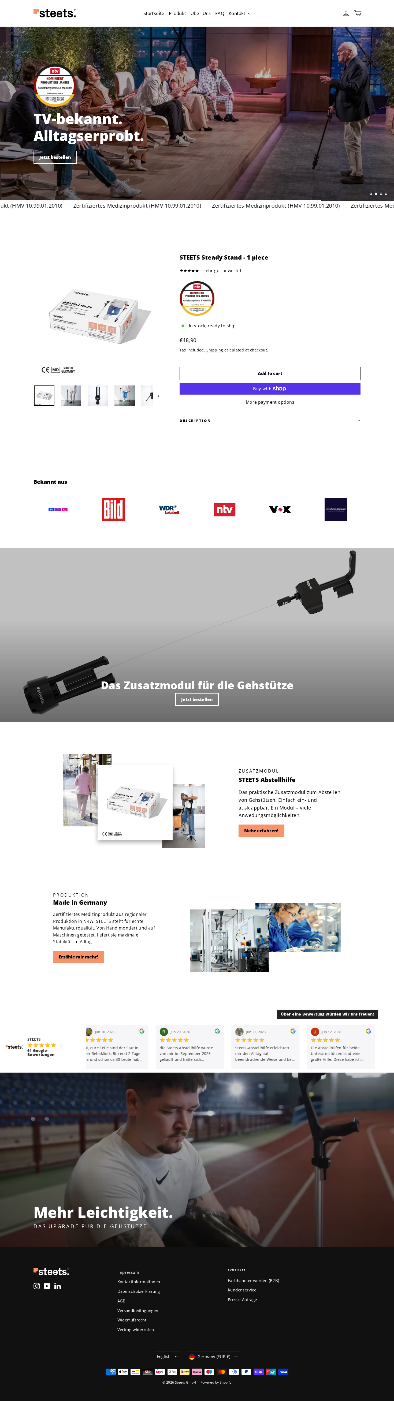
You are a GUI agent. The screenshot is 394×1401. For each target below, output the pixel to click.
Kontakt (238, 13)
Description (195, 420)
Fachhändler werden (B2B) (253, 1280)
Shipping (214, 350)
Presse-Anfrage (242, 1299)
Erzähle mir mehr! (78, 957)
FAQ (219, 13)
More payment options (270, 402)
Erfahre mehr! (55, 154)
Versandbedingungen (137, 1310)
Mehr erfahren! (261, 831)
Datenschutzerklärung (138, 1291)
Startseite (154, 13)
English (164, 1356)
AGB (121, 1300)
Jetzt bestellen (197, 699)
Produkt (177, 13)
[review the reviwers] (141, 1031)
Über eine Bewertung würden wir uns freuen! (327, 1014)
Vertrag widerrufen (135, 1329)
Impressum (128, 1272)
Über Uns (201, 13)
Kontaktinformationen (138, 1281)
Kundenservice (242, 1290)
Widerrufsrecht (132, 1320)
